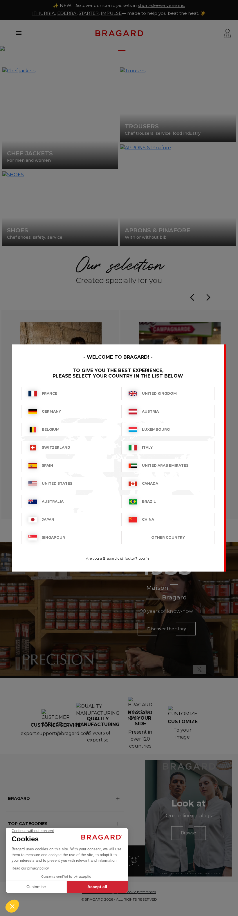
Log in (143, 558)
